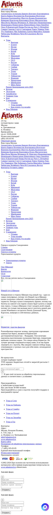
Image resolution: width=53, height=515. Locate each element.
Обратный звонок (8, 141)
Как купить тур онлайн (20, 107)
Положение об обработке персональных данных (21, 444)
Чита (22, 34)
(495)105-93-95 (7, 9)
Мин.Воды (6, 23)
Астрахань (17, 14)
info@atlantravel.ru (8, 437)
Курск (32, 20)
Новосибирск (30, 25)
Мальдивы (15, 58)
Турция (14, 74)
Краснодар (14, 20)
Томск (34, 29)
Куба (13, 54)
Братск (4, 16)
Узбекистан (15, 76)
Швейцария (16, 83)
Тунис (13, 71)
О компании (11, 100)
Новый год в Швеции (10, 291)
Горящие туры (12, 96)
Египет (14, 45)
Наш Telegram (12, 109)
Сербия (14, 67)
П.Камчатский (12, 27)
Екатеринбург (15, 18)
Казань (32, 18)
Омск (38, 25)
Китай (13, 51)
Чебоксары (6, 34)
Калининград (41, 18)
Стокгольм (5, 276)
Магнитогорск (41, 20)
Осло (3, 274)
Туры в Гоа (10, 422)
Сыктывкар (27, 29)
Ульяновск (9, 31)
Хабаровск (22, 31)
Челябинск (15, 34)
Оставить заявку (17, 168)
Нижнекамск (6, 25)
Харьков (46, 31)
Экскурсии (10, 91)
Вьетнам (14, 42)
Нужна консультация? (10, 453)
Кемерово (5, 20)
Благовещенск (43, 14)
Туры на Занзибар (13, 418)
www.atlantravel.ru (8, 439)
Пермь (21, 27)
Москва (14, 23)
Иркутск (25, 18)
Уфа (16, 31)
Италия (14, 49)
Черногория (16, 80)
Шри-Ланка (16, 85)
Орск (3, 27)
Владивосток (19, 16)
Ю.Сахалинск (31, 34)
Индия (13, 47)
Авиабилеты (11, 94)
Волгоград (40, 16)
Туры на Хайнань (13, 405)
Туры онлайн (16, 105)
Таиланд (14, 69)
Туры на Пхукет (12, 413)
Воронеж (5, 18)
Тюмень (41, 29)
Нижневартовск (44, 23)
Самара (4, 29)
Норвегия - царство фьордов (13, 327)
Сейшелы (15, 65)
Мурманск (22, 23)
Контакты (5, 36)
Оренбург (45, 25)
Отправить (6, 490)
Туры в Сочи (11, 401)
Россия (14, 62)
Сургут (18, 29)
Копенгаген (6, 271)
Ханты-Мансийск (35, 31)
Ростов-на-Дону (31, 27)
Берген (4, 269)
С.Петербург (43, 27)
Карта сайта (6, 442)
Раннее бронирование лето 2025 (19, 87)
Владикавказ (30, 16)
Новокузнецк (18, 25)
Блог (8, 98)
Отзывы (14, 103)
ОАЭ (13, 60)
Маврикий (15, 56)
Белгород (33, 14)
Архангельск (6, 14)
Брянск (10, 16)
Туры (8, 40)
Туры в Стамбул (12, 409)
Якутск (40, 34)
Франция (14, 78)
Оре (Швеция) (7, 267)
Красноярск (24, 20)
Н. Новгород (32, 23)
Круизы (9, 89)
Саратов (11, 29)
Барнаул (25, 14)
